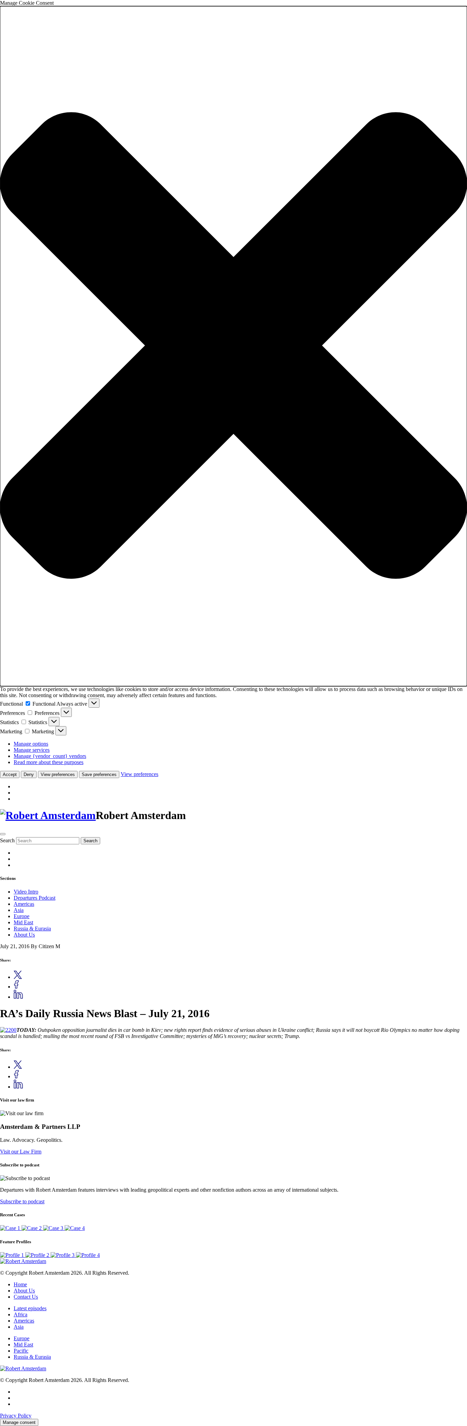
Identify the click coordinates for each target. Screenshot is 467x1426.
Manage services (32, 750)
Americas (24, 904)
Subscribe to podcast (22, 1201)
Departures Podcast (34, 898)
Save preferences (99, 774)
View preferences (58, 774)
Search (7, 840)
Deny (29, 774)
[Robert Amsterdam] (48, 815)
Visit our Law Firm (20, 1151)
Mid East (23, 922)
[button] (233, 346)
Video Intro (26, 892)
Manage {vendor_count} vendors (50, 756)
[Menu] (2, 834)
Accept (10, 774)
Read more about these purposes (48, 762)
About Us (24, 935)
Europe (21, 916)
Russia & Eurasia (32, 928)
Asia (19, 910)
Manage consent (19, 1422)
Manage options (31, 744)
